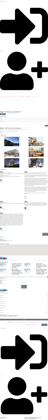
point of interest (26, 129)
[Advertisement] (24, 103)
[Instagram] (5, 290)
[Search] (47, 277)
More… (33, 96)
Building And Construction (13, 96)
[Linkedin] (3, 290)
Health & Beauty (28, 96)
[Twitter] (7, 290)
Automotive (6, 96)
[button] (1, 258)
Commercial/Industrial (21, 96)
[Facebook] (1, 290)
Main (1, 96)
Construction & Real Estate (10, 129)
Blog (37, 96)
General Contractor (21, 129)
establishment (16, 129)
